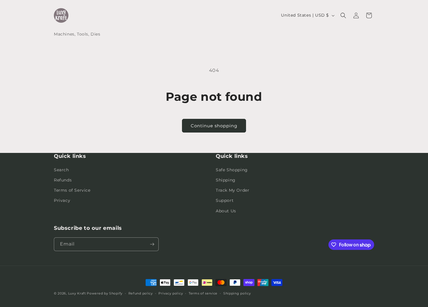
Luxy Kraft (77, 293)
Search (61, 169)
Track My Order (232, 190)
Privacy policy (170, 293)
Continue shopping (214, 125)
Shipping (226, 180)
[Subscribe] (152, 244)
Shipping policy (237, 293)
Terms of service (203, 293)
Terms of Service (72, 190)
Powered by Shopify (105, 293)
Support (225, 200)
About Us (226, 211)
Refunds (63, 180)
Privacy (62, 200)
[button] (343, 15)
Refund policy (140, 293)
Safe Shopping (232, 169)
